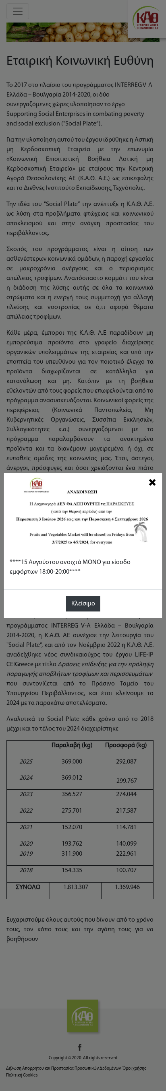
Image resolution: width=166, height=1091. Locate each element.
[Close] (152, 482)
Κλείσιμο (83, 604)
